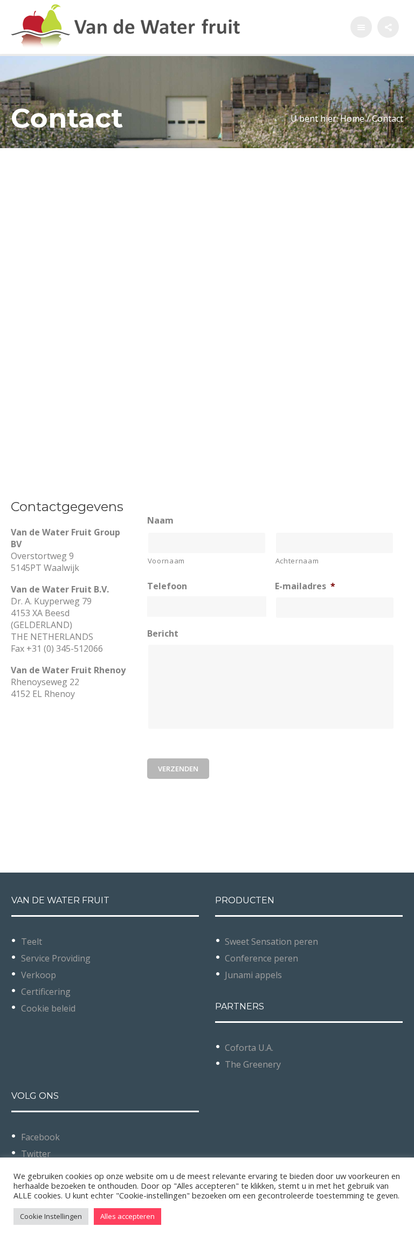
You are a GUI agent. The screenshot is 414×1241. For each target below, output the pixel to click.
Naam (160, 520)
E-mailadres (305, 586)
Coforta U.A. (249, 1048)
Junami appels (253, 975)
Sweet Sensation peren (271, 941)
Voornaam (166, 561)
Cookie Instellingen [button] (51, 1216)
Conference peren (261, 958)
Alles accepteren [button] (127, 1216)
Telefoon (167, 586)
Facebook (40, 1137)
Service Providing (56, 958)
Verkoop (38, 975)
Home (352, 118)
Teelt (31, 941)
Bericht (162, 633)
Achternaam (297, 561)
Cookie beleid (48, 1008)
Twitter (36, 1154)
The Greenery (253, 1064)
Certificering (46, 992)
